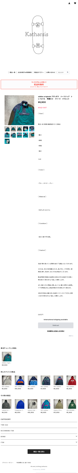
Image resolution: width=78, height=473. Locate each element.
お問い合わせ (50, 72)
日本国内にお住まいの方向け (55, 331)
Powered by (37, 469)
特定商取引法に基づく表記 (24, 462)
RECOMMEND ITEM (7, 431)
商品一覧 (12, 72)
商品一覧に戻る (39, 452)
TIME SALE (4, 425)
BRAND (3, 436)
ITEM (2, 442)
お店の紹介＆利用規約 (25, 72)
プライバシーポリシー (8, 462)
